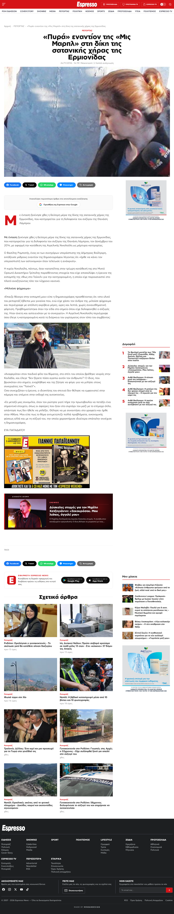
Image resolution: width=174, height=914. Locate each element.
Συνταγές (105, 850)
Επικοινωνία (57, 866)
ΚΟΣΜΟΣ (90, 11)
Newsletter (31, 866)
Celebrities (31, 844)
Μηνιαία (130, 850)
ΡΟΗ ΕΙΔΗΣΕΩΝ (9, 11)
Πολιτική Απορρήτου (154, 900)
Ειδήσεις (6, 839)
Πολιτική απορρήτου (61, 871)
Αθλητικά (154, 844)
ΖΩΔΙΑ (111, 11)
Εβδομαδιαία (132, 847)
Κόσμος (5, 850)
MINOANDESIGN (92, 907)
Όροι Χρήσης (57, 869)
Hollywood (31, 847)
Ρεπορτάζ (6, 844)
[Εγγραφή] (169, 890)
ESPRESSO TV (165, 11)
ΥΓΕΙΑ (137, 11)
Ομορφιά (105, 844)
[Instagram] (9, 889)
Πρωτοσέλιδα (158, 839)
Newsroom (86, 63)
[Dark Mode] (163, 4)
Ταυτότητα (56, 863)
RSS (28, 869)
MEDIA (52, 11)
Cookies (169, 900)
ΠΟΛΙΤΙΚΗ (77, 11)
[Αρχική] (13, 828)
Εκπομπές (6, 863)
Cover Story (7, 852)
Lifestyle (106, 839)
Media (29, 850)
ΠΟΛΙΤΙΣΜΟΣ (150, 11)
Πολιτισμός (83, 839)
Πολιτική (5, 847)
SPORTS (101, 11)
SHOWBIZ (41, 11)
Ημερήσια (130, 844)
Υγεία (103, 847)
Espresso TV (8, 858)
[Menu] (3, 4)
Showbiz (31, 839)
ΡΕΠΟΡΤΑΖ (64, 11)
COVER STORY (27, 11)
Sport (54, 839)
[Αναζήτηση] (170, 4)
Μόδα (103, 852)
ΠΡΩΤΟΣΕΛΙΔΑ (125, 11)
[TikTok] (27, 889)
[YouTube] (21, 889)
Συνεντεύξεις (7, 866)
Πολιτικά (154, 850)
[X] (15, 889)
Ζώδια (129, 839)
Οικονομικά (156, 847)
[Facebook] (3, 889)
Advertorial (31, 863)
